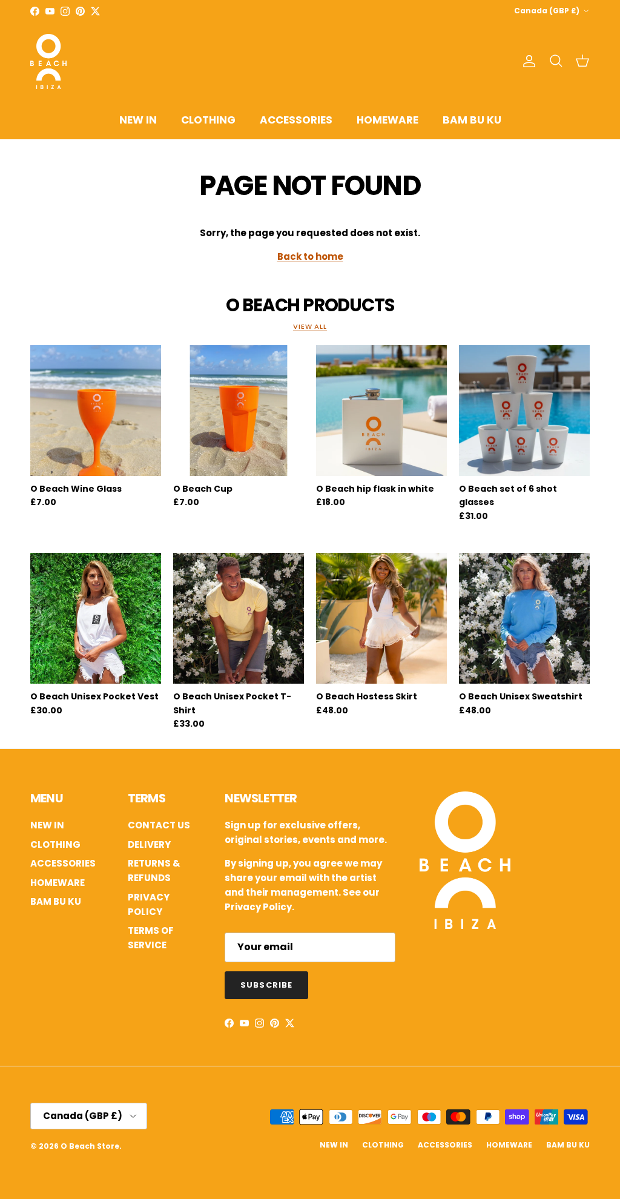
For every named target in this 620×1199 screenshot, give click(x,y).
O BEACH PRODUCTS (310, 304)
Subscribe (266, 985)
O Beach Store (90, 1146)
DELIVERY (149, 844)
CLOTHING (208, 120)
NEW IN (138, 120)
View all (310, 326)
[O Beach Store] (48, 61)
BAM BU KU (472, 120)
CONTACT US (159, 825)
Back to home (310, 256)
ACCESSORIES (296, 120)
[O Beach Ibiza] (465, 925)
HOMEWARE (387, 120)
